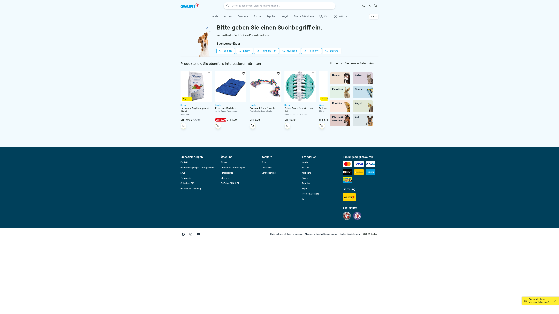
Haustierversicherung (191, 188)
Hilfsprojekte (227, 173)
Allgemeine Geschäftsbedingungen (321, 234)
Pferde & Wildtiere (310, 194)
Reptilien (306, 183)
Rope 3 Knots (262, 108)
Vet (303, 199)
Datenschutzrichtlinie (280, 234)
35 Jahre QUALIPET (230, 183)
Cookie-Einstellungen (350, 234)
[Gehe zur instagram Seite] (190, 234)
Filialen (224, 162)
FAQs (183, 173)
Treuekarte (186, 178)
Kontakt (184, 162)
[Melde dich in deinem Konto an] (370, 6)
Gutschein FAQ (187, 183)
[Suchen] (227, 6)
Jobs (264, 162)
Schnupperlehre (269, 173)
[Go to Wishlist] (364, 6)
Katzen (305, 167)
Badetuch (226, 108)
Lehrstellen (267, 167)
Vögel (304, 188)
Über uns (225, 178)
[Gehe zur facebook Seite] (183, 234)
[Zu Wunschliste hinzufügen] (209, 73)
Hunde (305, 162)
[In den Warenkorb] (183, 126)
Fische (305, 178)
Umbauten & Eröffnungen (233, 167)
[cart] (375, 6)
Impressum (298, 234)
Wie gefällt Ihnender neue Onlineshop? (539, 300)
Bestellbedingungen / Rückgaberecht (198, 167)
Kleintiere (306, 173)
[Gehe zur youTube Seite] (198, 234)
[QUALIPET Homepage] (192, 6)
